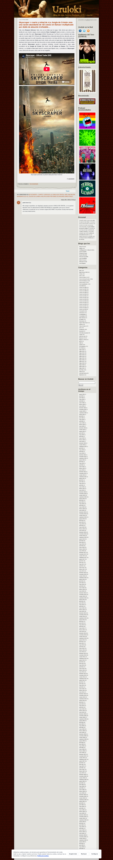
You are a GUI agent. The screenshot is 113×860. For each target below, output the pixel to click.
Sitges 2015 (81, 358)
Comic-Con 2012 (83, 297)
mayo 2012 (81, 665)
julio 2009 (81, 722)
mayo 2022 (81, 463)
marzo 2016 (81, 587)
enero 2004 (81, 833)
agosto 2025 (82, 414)
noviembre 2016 (82, 574)
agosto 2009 (82, 720)
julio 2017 (81, 560)
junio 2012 (81, 663)
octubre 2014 (82, 616)
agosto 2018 (82, 539)
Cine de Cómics (82, 277)
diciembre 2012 (82, 653)
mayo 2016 (81, 584)
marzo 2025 (81, 422)
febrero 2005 (82, 811)
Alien (80, 270)
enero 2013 (81, 651)
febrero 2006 (82, 791)
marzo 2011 (81, 688)
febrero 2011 (82, 690)
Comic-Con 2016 (83, 304)
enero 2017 (81, 570)
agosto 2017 (82, 559)
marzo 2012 (81, 668)
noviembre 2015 (82, 594)
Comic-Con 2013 (83, 299)
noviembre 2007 (82, 756)
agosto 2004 (82, 821)
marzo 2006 (81, 789)
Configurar (94, 854)
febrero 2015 (82, 609)
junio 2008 (81, 744)
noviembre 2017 (82, 554)
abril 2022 (81, 464)
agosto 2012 (82, 660)
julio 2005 (81, 803)
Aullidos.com (82, 248)
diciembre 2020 (82, 491)
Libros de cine (82, 336)
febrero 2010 (82, 710)
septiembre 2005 (82, 799)
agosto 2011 (81, 680)
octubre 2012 (82, 656)
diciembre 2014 (82, 613)
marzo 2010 (81, 708)
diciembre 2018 (82, 532)
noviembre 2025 (82, 409)
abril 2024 (81, 436)
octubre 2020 (82, 495)
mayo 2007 (81, 766)
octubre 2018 (82, 535)
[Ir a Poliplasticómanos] (87, 213)
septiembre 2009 (82, 719)
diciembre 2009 (82, 714)
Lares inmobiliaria (83, 258)
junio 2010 (81, 703)
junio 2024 (81, 433)
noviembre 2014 (82, 614)
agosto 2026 (82, 394)
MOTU (80, 341)
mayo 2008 (81, 745)
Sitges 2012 (81, 353)
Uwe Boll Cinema (83, 373)
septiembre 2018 (82, 537)
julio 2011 (81, 682)
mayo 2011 (81, 685)
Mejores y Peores (83, 339)
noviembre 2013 (82, 634)
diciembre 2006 (82, 774)
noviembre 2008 (82, 735)
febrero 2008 (82, 750)
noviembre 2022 (82, 456)
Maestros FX (82, 337)
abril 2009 (81, 727)
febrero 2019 (82, 528)
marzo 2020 (81, 507)
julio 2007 (81, 762)
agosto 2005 (82, 801)
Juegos (80, 334)
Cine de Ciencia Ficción (84, 279)
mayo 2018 (81, 544)
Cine (80, 275)
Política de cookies (43, 856)
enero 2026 (81, 406)
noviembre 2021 (82, 473)
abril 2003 (81, 848)
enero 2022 (81, 470)
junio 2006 (81, 784)
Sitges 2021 (81, 368)
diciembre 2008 (82, 734)
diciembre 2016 (82, 572)
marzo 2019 (81, 527)
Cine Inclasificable (34, 183)
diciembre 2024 (82, 427)
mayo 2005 (81, 806)
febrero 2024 (82, 439)
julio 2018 (81, 540)
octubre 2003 (82, 838)
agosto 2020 (82, 498)
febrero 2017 (82, 569)
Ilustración (81, 331)
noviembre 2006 (82, 776)
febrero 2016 (82, 589)
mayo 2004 (81, 826)
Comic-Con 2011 (82, 295)
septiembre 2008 (82, 739)
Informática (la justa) (83, 332)
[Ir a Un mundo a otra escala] (87, 104)
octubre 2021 (82, 475)
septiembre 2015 (82, 597)
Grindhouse (81, 329)
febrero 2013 (82, 650)
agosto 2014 (82, 619)
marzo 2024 (81, 438)
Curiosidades (82, 316)
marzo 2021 (81, 486)
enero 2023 (81, 453)
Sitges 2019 (81, 364)
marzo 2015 (81, 608)
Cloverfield (81, 285)
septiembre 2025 (82, 412)
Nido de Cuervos (83, 260)
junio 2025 (81, 417)
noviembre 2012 (82, 655)
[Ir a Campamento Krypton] (87, 145)
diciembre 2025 (82, 407)
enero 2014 (81, 631)
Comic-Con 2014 (83, 300)
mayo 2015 (81, 604)
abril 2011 (81, 687)
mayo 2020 (81, 503)
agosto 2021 (82, 478)
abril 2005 (81, 808)
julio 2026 (81, 396)
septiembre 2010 (82, 698)
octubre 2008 (82, 737)
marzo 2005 (81, 809)
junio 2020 (81, 502)
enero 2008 (81, 752)
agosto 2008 (82, 740)
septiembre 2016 (82, 577)
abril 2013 (81, 646)
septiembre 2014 (82, 618)
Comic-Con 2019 (83, 309)
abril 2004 (81, 828)
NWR (80, 343)
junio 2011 (81, 683)
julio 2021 (81, 480)
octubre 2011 (82, 676)
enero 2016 (81, 591)
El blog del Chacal (83, 253)
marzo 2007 (81, 769)
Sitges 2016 (81, 359)
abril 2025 (81, 421)
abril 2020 (81, 505)
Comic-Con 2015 (83, 302)
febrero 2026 (82, 404)
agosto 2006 (82, 781)
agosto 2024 (82, 431)
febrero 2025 (82, 424)
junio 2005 (81, 804)
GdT (80, 327)
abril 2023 (81, 451)
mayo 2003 (81, 846)
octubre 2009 (82, 717)
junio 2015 (81, 602)
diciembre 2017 (82, 552)
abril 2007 (81, 767)
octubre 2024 (82, 429)
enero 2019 (81, 530)
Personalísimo (82, 346)
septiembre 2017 (82, 557)
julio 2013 (81, 641)
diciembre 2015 (82, 592)
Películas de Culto (83, 261)
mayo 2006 (81, 786)
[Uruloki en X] (84, 32)
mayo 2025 (81, 419)
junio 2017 (81, 562)
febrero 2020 (82, 508)
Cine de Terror (82, 282)
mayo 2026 (81, 399)
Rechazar (84, 854)
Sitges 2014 (81, 356)
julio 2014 (81, 621)
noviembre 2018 (82, 533)
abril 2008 (81, 747)
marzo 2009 (81, 729)
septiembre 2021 (82, 476)
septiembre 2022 (82, 458)
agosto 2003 (82, 841)
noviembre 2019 (82, 513)
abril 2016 (81, 586)
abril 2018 (81, 545)
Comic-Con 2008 (83, 290)
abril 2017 (81, 565)
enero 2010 (81, 712)
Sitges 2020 (81, 366)
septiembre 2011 (82, 678)
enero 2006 (81, 793)
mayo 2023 (81, 449)
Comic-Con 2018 (83, 307)
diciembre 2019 (82, 512)
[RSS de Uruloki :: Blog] (88, 32)
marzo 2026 (81, 402)
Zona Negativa (82, 263)
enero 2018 (81, 550)
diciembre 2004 (82, 814)
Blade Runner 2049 (83, 272)
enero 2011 (81, 692)
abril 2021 (81, 485)
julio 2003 (81, 843)
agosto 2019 (82, 518)
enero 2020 (81, 510)
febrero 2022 (82, 468)
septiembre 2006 (82, 779)
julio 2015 (81, 601)
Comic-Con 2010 (83, 294)
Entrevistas (81, 321)
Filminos (81, 324)
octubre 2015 (82, 596)
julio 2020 (81, 500)
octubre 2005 (82, 798)
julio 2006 (81, 782)
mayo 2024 (81, 434)
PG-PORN (81, 348)
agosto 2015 (82, 599)
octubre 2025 (82, 411)
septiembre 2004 (82, 819)
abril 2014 (81, 626)
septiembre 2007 (82, 759)
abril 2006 (81, 787)
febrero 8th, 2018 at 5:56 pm (68, 199)
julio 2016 (81, 581)
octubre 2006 (82, 777)
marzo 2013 (81, 648)
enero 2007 (81, 772)
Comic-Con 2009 (83, 292)
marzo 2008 (81, 749)
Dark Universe (82, 317)
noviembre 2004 (82, 816)
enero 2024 (81, 441)
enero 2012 (81, 671)
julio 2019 (81, 520)
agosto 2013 (82, 639)
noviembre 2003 (82, 836)
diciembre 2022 (82, 454)
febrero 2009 (82, 730)
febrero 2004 (82, 831)
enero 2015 (81, 611)
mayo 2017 (81, 564)
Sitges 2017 (81, 361)
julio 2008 (81, 742)
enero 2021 (81, 490)
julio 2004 (81, 823)
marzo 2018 (81, 547)
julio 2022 (81, 461)
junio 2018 (81, 542)
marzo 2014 (81, 628)
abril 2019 (81, 525)
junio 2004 (81, 825)
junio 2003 (81, 845)
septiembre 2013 (82, 638)
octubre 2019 (82, 515)
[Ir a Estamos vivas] (87, 162)
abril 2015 (81, 606)
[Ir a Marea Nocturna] (87, 179)
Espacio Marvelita (83, 254)
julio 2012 (81, 661)
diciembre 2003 (82, 835)
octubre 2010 (82, 697)
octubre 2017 (82, 555)
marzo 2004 (81, 830)
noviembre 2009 (82, 715)
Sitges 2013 (81, 354)
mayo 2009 (81, 725)
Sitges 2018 (81, 363)
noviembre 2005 (82, 796)
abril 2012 (81, 666)
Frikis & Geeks (82, 326)
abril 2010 (81, 707)
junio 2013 (81, 643)
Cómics (81, 273)
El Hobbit (81, 319)
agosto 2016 (82, 579)
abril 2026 (81, 401)
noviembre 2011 (82, 675)
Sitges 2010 (81, 349)
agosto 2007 (82, 761)
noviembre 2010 (82, 695)
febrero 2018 (82, 549)
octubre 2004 (82, 818)
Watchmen (81, 374)
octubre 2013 (82, 636)
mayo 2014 (81, 624)
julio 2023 (81, 448)
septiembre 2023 (82, 446)
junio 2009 (81, 724)
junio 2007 (81, 764)
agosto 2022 (82, 459)
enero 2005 (81, 813)
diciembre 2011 (82, 673)
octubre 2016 (82, 576)
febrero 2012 (82, 670)
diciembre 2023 (82, 443)
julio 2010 (81, 702)
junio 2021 (81, 481)
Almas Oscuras (82, 246)
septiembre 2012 (82, 658)
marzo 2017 (81, 567)
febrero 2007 (82, 771)
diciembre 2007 (82, 754)
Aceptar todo (73, 854)
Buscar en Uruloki (85, 379)
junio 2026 (81, 397)
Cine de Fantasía (83, 280)
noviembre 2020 (82, 493)
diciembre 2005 (82, 794)
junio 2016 (81, 582)
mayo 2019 (81, 523)
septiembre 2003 (82, 840)
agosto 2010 (82, 700)
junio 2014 (81, 623)
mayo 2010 (81, 705)
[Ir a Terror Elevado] (87, 196)
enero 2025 (81, 426)
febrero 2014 (82, 629)
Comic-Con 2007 (83, 289)
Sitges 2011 (81, 351)
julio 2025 (81, 416)
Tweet (67, 191)
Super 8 (81, 371)
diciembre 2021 (82, 471)
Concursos (81, 312)
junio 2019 (81, 522)
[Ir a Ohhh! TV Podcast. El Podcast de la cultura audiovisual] (87, 128)
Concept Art (81, 311)
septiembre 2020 (82, 496)
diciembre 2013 (82, 633)
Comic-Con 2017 (83, 305)
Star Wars (81, 369)
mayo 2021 (81, 483)
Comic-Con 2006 (83, 287)
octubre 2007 (82, 757)
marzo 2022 (81, 466)
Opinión (81, 344)
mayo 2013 (81, 644)
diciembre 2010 (82, 693)
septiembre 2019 (82, 517)
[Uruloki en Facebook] (80, 32)
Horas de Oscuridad (83, 256)
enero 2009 (81, 732)
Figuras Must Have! (83, 322)
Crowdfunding (82, 314)
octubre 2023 (82, 444)
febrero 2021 (82, 488)
